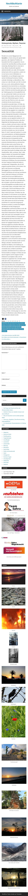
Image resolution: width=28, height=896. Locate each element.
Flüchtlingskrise (7, 436)
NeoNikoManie (14, 3)
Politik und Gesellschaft (9, 451)
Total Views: (6, 473)
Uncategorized (7, 458)
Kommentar (5, 352)
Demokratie (5, 323)
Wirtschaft (5, 462)
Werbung (4, 331)
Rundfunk (18, 327)
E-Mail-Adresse (6, 379)
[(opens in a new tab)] (13, 488)
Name (3, 373)
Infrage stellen (6, 325)
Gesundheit (21, 323)
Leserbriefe (6, 442)
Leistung (17, 325)
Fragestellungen (5, 47)
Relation (13, 327)
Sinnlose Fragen (18, 47)
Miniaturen (6, 447)
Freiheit (16, 323)
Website (4, 385)
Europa (10, 323)
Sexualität (4, 329)
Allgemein (5, 432)
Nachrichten (6, 449)
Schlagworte (6, 455)
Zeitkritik (5, 464)
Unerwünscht (17, 329)
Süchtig (10, 329)
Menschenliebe (5, 327)
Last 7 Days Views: (8, 471)
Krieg (12, 325)
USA (22, 329)
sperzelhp (16, 45)
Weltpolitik (6, 460)
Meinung (12, 47)
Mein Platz (22, 325)
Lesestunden (6, 443)
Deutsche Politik (7, 434)
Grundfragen (6, 440)
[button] (3, 319)
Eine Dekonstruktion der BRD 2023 (10, 335)
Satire (4, 453)
